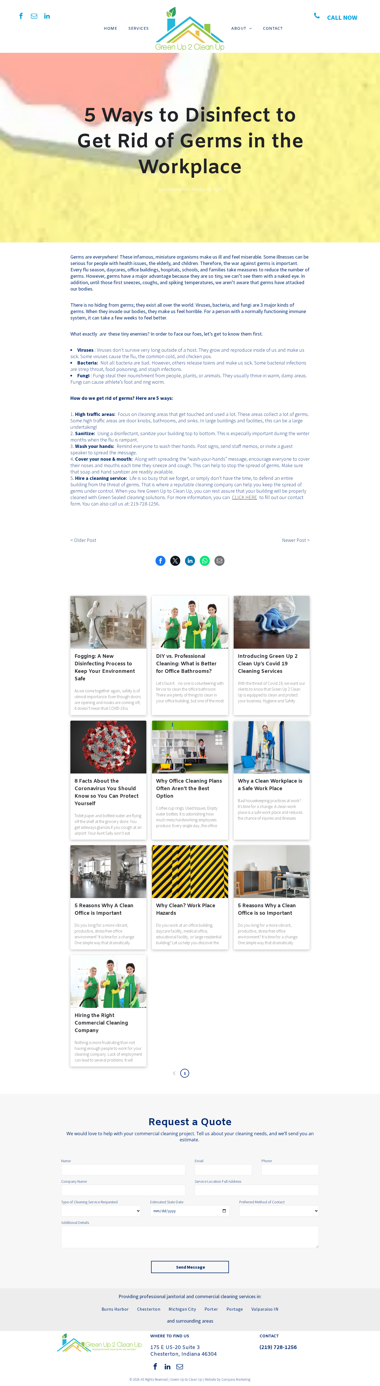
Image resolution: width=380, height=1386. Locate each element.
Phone (266, 1160)
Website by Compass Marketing (227, 1379)
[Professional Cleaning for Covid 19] (108, 747)
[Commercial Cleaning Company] (108, 981)
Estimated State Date (166, 1201)
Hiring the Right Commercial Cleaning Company (101, 1023)
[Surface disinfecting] (272, 622)
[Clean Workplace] (272, 747)
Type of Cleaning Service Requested (89, 1201)
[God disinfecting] (108, 622)
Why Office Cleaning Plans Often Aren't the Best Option (189, 789)
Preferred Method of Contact (262, 1201)
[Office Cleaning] (190, 747)
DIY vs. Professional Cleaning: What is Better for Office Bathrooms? (186, 664)
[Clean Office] (272, 871)
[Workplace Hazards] (190, 871)
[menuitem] (110, 28)
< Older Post (83, 540)
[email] (34, 16)
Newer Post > (296, 540)
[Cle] (108, 871)
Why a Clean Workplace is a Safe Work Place (270, 785)
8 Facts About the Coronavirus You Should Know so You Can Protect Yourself (107, 792)
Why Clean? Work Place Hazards (185, 909)
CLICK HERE (244, 497)
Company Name (74, 1181)
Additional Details (75, 1222)
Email (199, 1160)
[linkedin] (47, 16)
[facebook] (21, 16)
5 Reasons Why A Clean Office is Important (104, 909)
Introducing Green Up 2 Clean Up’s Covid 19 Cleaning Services (268, 664)
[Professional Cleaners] (190, 622)
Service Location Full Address (218, 1181)
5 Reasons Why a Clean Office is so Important (267, 909)
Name (66, 1160)
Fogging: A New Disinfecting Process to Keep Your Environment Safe (105, 667)
